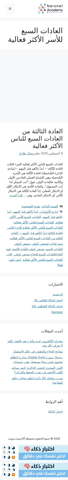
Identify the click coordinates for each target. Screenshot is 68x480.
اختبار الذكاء (55, 411)
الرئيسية (58, 294)
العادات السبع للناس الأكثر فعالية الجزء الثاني (35, 227)
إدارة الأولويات (49, 211)
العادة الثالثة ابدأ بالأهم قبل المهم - (41, 233)
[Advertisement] (34, 87)
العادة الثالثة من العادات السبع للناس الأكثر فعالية (37, 138)
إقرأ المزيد (16, 195)
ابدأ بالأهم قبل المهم (25, 211)
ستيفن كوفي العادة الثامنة (28, 249)
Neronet (57, 312)
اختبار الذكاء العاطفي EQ (47, 306)
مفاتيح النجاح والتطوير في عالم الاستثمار (38, 351)
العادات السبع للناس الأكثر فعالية (34, 222)
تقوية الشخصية (31, 206)
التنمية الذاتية (50, 206)
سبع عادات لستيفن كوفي (47, 243)
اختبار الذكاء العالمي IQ (48, 300)
